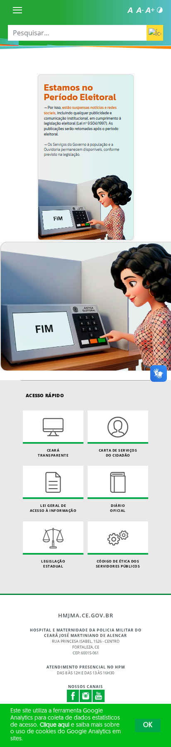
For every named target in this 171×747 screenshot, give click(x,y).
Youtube (99, 696)
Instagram (86, 696)
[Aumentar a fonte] (150, 10)
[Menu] (17, 10)
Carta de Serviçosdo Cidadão (118, 452)
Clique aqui (54, 725)
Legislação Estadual (53, 563)
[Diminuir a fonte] (140, 10)
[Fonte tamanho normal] (130, 10)
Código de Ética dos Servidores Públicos (118, 563)
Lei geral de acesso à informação (53, 508)
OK (147, 725)
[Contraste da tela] (160, 10)
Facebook (73, 696)
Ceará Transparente (53, 452)
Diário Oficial (118, 508)
